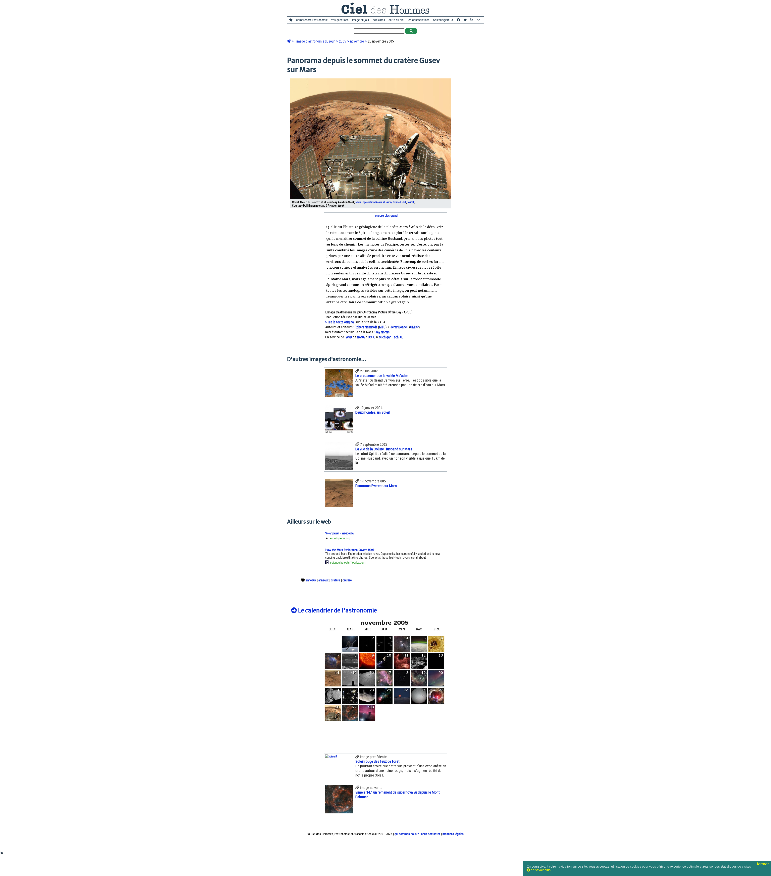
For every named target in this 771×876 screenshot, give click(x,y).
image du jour (360, 20)
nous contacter (430, 834)
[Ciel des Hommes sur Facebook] (458, 20)
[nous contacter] (478, 20)
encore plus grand (386, 215)
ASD (349, 337)
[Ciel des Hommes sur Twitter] (465, 20)
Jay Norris (382, 332)
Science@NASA (443, 20)
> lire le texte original (340, 322)
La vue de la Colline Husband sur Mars (383, 449)
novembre (357, 41)
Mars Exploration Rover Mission (374, 202)
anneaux (311, 580)
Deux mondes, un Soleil (372, 412)
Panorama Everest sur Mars (376, 485)
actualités (379, 20)
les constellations (418, 20)
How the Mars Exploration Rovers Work (349, 550)
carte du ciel (396, 20)
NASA (411, 202)
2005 (343, 41)
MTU (382, 327)
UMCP (414, 327)
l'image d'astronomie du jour (315, 41)
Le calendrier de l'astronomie (337, 610)
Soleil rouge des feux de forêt (377, 761)
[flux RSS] (472, 20)
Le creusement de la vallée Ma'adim (381, 375)
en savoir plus (540, 870)
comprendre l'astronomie (312, 20)
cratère (335, 580)
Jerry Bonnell (399, 327)
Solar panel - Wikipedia (339, 533)
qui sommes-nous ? (407, 834)
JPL (404, 202)
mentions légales (453, 834)
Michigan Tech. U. (391, 337)
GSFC (371, 337)
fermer (763, 864)
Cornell (397, 202)
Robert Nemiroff (366, 327)
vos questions (340, 20)
